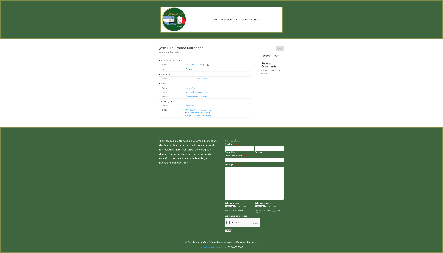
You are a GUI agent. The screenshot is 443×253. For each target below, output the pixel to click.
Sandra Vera (189, 106)
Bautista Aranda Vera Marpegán (198, 110)
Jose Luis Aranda (203, 78)
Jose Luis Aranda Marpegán (195, 65)
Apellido (258, 152)
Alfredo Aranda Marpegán (196, 96)
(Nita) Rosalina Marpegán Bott (196, 92)
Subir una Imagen (263, 203)
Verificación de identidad (236, 216)
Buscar (280, 48)
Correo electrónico (237, 156)
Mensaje (233, 165)
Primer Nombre (231, 152)
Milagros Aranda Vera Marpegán (198, 113)
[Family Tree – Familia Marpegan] (207, 65)
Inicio (215, 19)
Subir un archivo (232, 203)
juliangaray (165, 52)
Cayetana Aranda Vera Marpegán (198, 115)
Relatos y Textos (251, 19)
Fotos (237, 19)
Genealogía (226, 19)
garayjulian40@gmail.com (213, 247)
